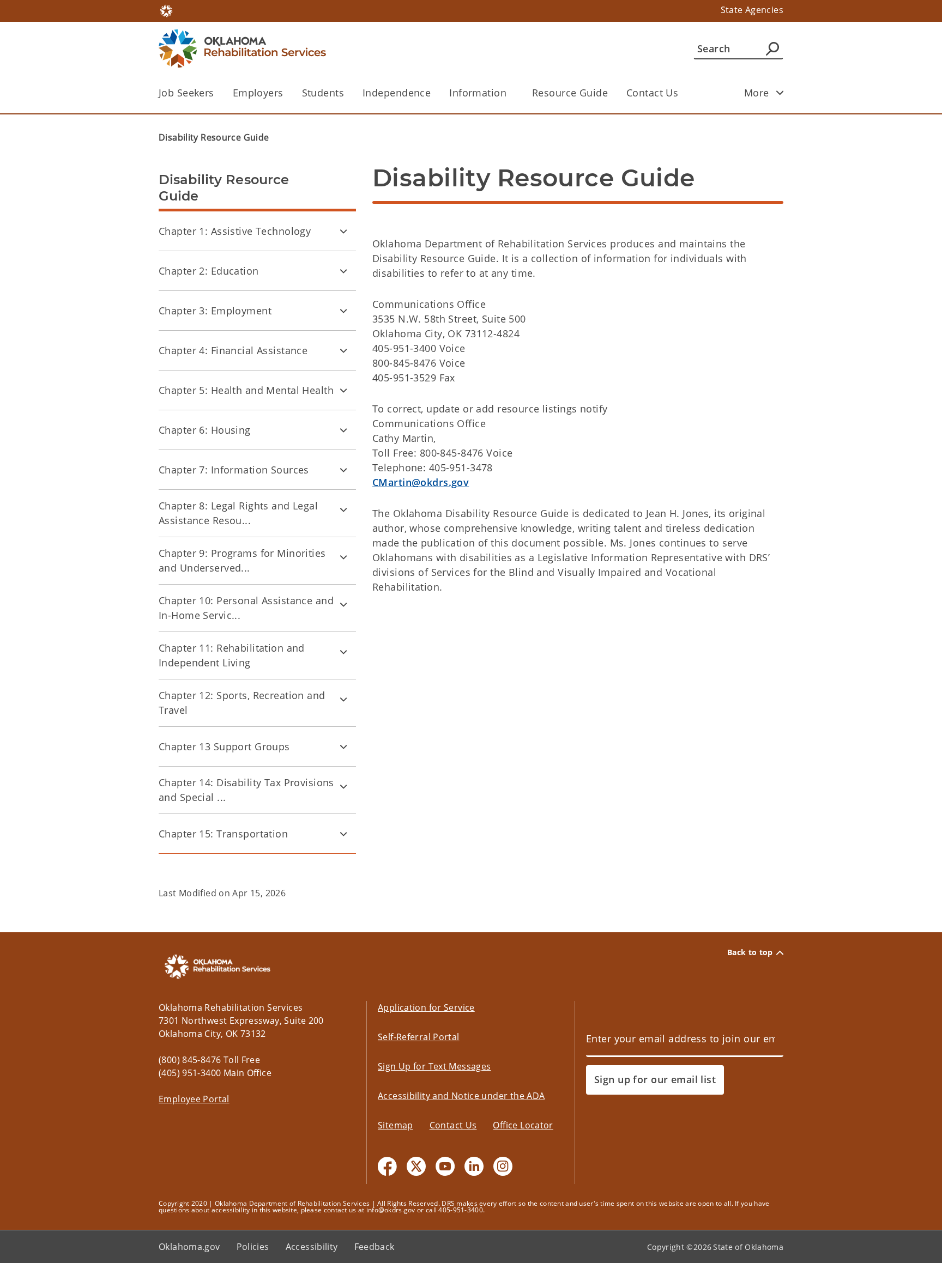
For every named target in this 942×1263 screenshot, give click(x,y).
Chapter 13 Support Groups (224, 746)
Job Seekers (186, 92)
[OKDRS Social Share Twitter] (416, 1166)
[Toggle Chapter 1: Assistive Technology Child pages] (343, 231)
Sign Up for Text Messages (434, 1066)
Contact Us (652, 92)
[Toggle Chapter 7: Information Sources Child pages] (343, 470)
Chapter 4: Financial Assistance (233, 350)
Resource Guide (570, 92)
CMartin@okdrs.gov (420, 482)
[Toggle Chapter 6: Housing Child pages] (343, 430)
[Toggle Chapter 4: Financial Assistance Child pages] (343, 350)
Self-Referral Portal (419, 1037)
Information (477, 92)
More (756, 92)
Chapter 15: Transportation (223, 833)
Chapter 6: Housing (205, 429)
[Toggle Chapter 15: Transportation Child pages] (343, 834)
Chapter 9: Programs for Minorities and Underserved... (242, 560)
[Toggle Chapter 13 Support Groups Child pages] (343, 746)
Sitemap (395, 1125)
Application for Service (426, 1007)
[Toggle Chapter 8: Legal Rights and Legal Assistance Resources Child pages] (343, 509)
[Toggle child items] (780, 93)
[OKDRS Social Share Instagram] (502, 1166)
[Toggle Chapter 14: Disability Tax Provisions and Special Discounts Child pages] (343, 786)
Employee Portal (194, 1099)
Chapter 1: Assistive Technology (235, 231)
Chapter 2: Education (209, 270)
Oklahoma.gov (189, 1247)
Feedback (374, 1247)
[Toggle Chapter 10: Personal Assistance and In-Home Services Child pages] (343, 604)
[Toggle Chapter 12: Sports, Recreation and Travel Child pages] (343, 699)
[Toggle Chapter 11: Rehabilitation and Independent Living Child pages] (343, 652)
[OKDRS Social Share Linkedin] (474, 1166)
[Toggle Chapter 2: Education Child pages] (343, 271)
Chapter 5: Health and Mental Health (246, 390)
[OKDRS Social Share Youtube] (445, 1166)
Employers (258, 92)
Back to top (750, 952)
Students (323, 92)
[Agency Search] (772, 48)
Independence (397, 92)
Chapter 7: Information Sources (234, 469)
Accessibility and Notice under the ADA (461, 1096)
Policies (253, 1247)
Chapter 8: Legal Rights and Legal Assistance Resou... (238, 513)
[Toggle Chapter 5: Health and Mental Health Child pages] (343, 390)
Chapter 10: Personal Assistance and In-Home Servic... (246, 608)
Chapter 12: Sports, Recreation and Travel (242, 702)
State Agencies (752, 10)
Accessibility (312, 1247)
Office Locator (523, 1125)
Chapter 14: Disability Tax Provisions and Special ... (246, 790)
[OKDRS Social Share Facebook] (387, 1166)
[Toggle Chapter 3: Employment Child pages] (343, 310)
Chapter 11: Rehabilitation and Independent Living (232, 655)
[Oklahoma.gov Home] (166, 9)
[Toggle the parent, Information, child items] (510, 92)
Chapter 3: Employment (215, 310)
